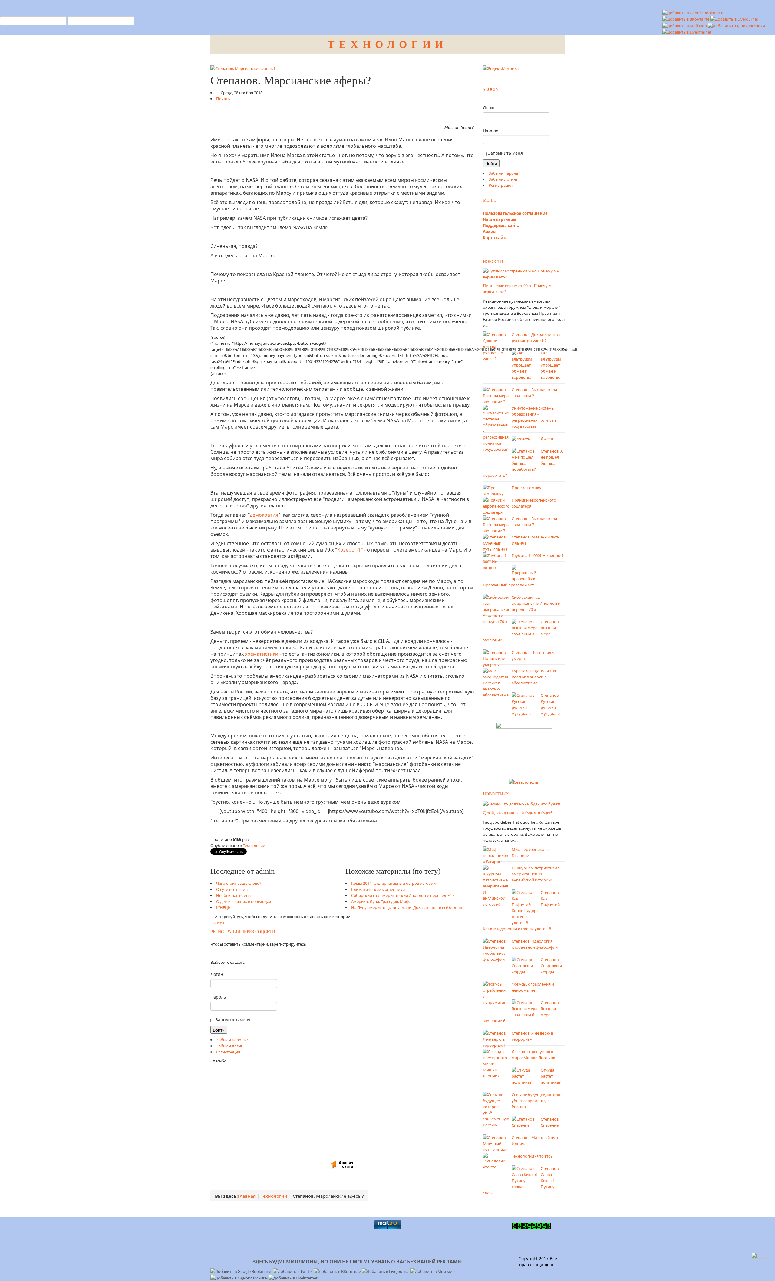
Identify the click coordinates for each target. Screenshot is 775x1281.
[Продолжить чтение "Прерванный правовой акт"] (524, 572)
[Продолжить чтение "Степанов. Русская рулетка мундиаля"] (524, 703)
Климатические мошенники (378, 889)
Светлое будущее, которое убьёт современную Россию (537, 1100)
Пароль (218, 997)
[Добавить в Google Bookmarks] (241, 1271)
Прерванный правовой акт (508, 585)
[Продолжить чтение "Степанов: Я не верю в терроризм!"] (496, 1038)
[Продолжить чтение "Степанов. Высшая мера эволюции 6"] (524, 1008)
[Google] (218, 953)
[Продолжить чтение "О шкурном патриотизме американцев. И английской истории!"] (496, 885)
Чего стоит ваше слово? (238, 883)
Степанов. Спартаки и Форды (551, 965)
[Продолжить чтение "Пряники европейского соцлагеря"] (496, 505)
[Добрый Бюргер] (524, 748)
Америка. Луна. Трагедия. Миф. (380, 901)
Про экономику (526, 487)
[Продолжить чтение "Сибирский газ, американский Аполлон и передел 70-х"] (496, 608)
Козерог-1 (349, 549)
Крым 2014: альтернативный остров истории (393, 883)
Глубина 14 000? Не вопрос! (537, 555)
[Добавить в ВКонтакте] (686, 18)
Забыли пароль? (232, 1039)
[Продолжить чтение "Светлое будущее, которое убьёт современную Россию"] (496, 1109)
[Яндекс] (210, 953)
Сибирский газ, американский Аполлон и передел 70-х (403, 895)
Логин (216, 974)
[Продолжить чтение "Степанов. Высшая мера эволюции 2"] (496, 395)
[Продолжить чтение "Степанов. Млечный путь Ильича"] (496, 542)
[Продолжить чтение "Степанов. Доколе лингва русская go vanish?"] (496, 346)
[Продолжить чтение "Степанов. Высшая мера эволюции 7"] (496, 524)
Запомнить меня (232, 1019)
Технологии (254, 845)
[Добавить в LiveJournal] (734, 18)
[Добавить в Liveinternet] (686, 32)
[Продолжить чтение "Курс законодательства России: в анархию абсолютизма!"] (496, 682)
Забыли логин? (230, 1046)
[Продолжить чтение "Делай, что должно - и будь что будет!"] (521, 803)
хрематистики (261, 653)
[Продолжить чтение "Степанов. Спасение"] (524, 1121)
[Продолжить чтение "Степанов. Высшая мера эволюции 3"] (524, 627)
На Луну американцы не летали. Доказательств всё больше (407, 907)
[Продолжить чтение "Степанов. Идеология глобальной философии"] (496, 949)
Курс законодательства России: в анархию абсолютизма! (534, 677)
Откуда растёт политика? (551, 1076)
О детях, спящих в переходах (243, 901)
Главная (247, 1196)
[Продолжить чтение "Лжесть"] (521, 438)
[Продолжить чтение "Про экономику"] (496, 490)
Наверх (217, 922)
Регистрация (228, 1052)
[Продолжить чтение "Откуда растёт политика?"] (524, 1075)
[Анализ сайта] (342, 1164)
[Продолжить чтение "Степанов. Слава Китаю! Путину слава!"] (524, 1177)
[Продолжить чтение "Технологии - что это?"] (496, 1161)
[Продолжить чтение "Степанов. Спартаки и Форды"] (524, 965)
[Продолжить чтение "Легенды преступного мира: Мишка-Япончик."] (496, 1063)
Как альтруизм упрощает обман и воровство (551, 365)
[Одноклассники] (212, 953)
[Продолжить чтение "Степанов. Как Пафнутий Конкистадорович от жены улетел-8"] (524, 907)
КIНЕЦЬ (223, 907)
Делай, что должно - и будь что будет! (517, 813)
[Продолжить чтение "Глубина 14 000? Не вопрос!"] (496, 561)
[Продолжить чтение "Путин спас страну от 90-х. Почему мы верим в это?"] (524, 273)
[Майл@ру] (216, 953)
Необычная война (233, 895)
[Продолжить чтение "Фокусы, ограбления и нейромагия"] (496, 992)
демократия (264, 515)
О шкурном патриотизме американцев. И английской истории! (535, 874)
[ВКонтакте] (214, 953)
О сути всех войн (232, 889)
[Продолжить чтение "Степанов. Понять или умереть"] (496, 657)
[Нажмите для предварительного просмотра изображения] (242, 68)
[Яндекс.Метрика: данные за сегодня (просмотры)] (501, 68)
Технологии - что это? (532, 1156)
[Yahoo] (219, 953)
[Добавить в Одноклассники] (736, 25)
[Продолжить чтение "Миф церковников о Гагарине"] (496, 855)
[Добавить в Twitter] (293, 1271)
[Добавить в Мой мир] (685, 25)
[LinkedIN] (221, 953)
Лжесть (548, 438)
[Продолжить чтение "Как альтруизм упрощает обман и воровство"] (524, 364)
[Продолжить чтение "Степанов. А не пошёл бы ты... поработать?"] (524, 459)
